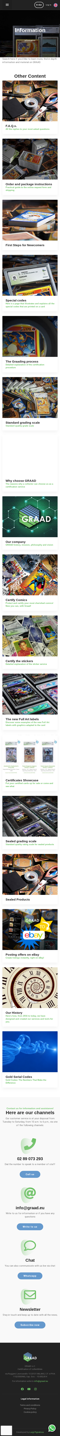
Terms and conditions (30, 1405)
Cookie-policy (30, 1412)
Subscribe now (30, 1325)
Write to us (30, 1226)
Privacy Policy (30, 1408)
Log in (48, 5)
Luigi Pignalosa (37, 1432)
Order (39, 5)
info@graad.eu (41, 1381)
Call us (30, 1174)
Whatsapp (30, 1275)
